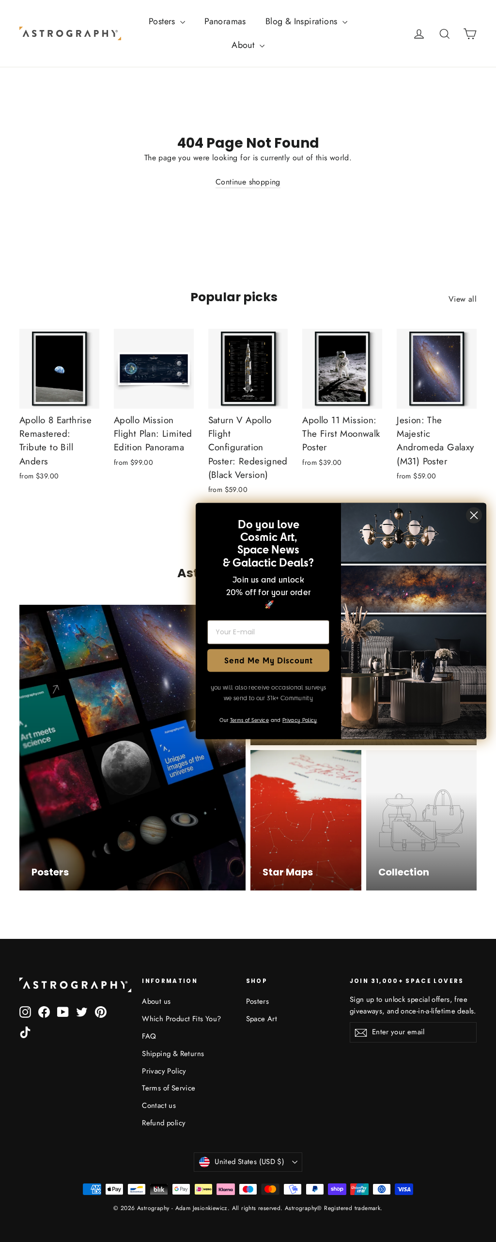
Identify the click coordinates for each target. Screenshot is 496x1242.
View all (463, 299)
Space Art (262, 1018)
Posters (163, 21)
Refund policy (164, 1123)
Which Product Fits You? (181, 1018)
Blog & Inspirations (302, 21)
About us (156, 1001)
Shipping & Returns (173, 1053)
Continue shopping (248, 181)
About (244, 45)
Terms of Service (168, 1088)
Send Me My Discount (268, 660)
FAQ (149, 1036)
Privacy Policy (164, 1071)
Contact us (159, 1105)
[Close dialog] (473, 514)
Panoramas (225, 21)
